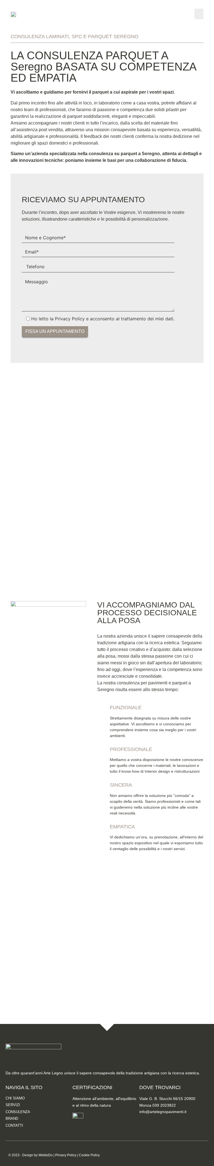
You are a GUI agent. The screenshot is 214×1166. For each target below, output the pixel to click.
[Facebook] (146, 1121)
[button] (198, 14)
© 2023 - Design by (23, 1155)
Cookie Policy (89, 1155)
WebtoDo (45, 1155)
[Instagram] (162, 1121)
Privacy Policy (65, 1155)
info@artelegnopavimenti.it (162, 1111)
